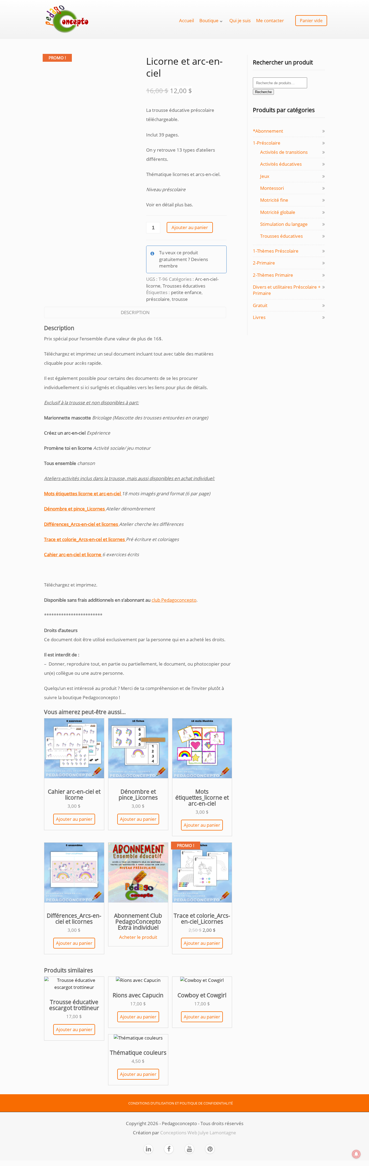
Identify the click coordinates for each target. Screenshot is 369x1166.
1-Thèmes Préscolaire (275, 251)
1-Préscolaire (266, 143)
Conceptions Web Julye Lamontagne (198, 1132)
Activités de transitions (284, 152)
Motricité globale (277, 212)
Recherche (263, 92)
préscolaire (158, 299)
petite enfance (186, 292)
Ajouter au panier (190, 227)
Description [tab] (135, 312)
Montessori (272, 188)
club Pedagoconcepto (174, 600)
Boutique (209, 20)
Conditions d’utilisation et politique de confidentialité (180, 1103)
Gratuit (260, 305)
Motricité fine (274, 200)
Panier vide (311, 21)
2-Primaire (264, 263)
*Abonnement (268, 131)
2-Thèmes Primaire (273, 275)
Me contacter (270, 20)
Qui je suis (240, 20)
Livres (259, 317)
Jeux (264, 176)
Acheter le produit (138, 937)
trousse (180, 299)
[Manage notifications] (356, 1154)
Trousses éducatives (184, 286)
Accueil (186, 20)
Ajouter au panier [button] (74, 819)
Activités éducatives (281, 164)
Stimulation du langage (284, 224)
